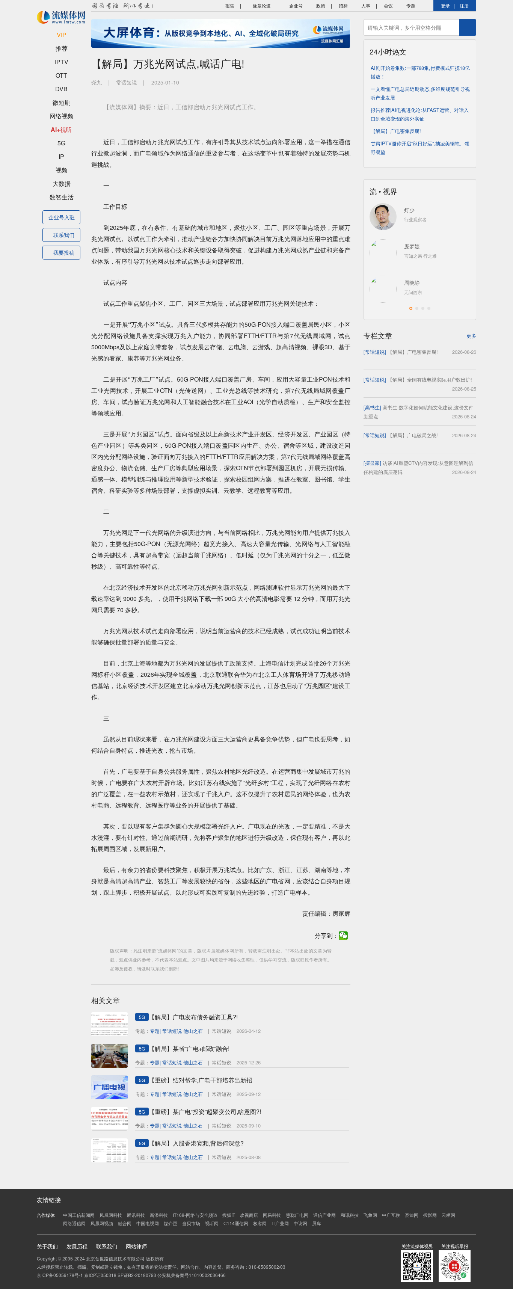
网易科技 (272, 1215)
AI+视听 (61, 129)
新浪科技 (159, 1215)
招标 (343, 5)
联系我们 (63, 234)
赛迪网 (411, 1215)
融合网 (124, 1223)
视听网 (212, 1223)
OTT (61, 75)
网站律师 (136, 1246)
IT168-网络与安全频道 (195, 1215)
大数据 (62, 183)
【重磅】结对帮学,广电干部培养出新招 (200, 1080)
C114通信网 (235, 1223)
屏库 (316, 1223)
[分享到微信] (343, 935)
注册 (464, 5)
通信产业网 (324, 1215)
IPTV (61, 61)
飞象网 (370, 1215)
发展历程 (77, 1246)
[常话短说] (375, 351)
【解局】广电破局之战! (413, 435)
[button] (410, 308)
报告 (229, 5)
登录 (445, 5)
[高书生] (372, 407)
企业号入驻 (61, 217)
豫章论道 (261, 5)
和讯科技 (350, 1215)
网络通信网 (74, 1223)
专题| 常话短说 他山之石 (176, 1030)
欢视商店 (249, 1215)
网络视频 (62, 116)
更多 (471, 335)
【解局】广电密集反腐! (396, 130)
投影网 (430, 1215)
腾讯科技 (136, 1215)
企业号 (295, 5)
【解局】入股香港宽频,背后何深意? (196, 1143)
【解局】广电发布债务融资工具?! (193, 1017)
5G (61, 143)
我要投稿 (63, 252)
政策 (320, 5)
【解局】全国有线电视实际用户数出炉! (430, 379)
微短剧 (62, 102)
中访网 (300, 1223)
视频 (62, 170)
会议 (388, 5)
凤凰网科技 (111, 1215)
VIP (61, 34)
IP (61, 156)
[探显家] (372, 462)
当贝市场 (191, 1223)
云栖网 (448, 1215)
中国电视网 (147, 1223)
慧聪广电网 (297, 1215)
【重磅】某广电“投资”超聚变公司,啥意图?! (205, 1111)
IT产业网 (280, 1223)
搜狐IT (228, 1215)
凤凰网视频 (102, 1223)
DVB (61, 89)
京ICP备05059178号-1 (60, 1275)
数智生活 (62, 197)
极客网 (260, 1223)
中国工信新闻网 (79, 1215)
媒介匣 (170, 1223)
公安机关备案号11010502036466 (191, 1275)
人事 (365, 5)
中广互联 (391, 1215)
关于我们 (47, 1246)
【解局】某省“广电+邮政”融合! (189, 1048)
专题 (410, 5)
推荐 (62, 48)
